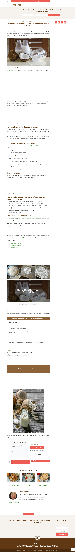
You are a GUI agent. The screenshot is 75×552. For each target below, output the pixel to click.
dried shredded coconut (36, 145)
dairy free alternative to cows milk (23, 31)
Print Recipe (32, 29)
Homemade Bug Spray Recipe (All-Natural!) (15, 508)
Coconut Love (21, 465)
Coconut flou (9, 218)
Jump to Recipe (25, 29)
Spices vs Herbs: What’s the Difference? (42, 508)
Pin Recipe (34, 304)
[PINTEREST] (38, 543)
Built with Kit (37, 454)
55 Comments (32, 21)
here (40, 136)
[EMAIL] (34, 543)
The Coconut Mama (14, 3)
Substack (10, 502)
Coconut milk (10, 70)
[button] (19, 451)
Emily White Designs (54, 550)
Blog (18, 465)
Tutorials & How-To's (29, 465)
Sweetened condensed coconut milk (16, 245)
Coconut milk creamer (13, 247)
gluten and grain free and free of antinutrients (28, 218)
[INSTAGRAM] (36, 543)
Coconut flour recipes (13, 249)
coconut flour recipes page (18, 237)
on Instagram (16, 502)
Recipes (24, 465)
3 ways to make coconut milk (15, 243)
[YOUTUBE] (40, 543)
